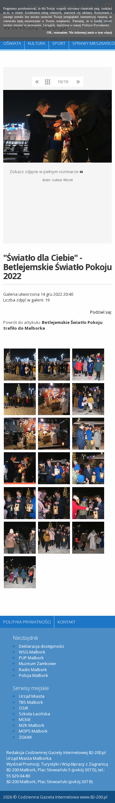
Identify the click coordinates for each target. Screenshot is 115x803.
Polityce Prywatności (95, 25)
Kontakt (66, 622)
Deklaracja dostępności (41, 646)
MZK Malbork (31, 725)
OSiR (23, 708)
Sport (58, 43)
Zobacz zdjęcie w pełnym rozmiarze (45, 171)
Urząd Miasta (31, 696)
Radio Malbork (33, 669)
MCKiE (25, 719)
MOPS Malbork (33, 731)
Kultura (36, 43)
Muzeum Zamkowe (37, 663)
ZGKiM (25, 737)
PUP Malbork (31, 658)
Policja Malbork (33, 675)
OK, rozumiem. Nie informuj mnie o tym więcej (79, 32)
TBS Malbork (31, 702)
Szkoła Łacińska (34, 714)
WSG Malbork (32, 652)
